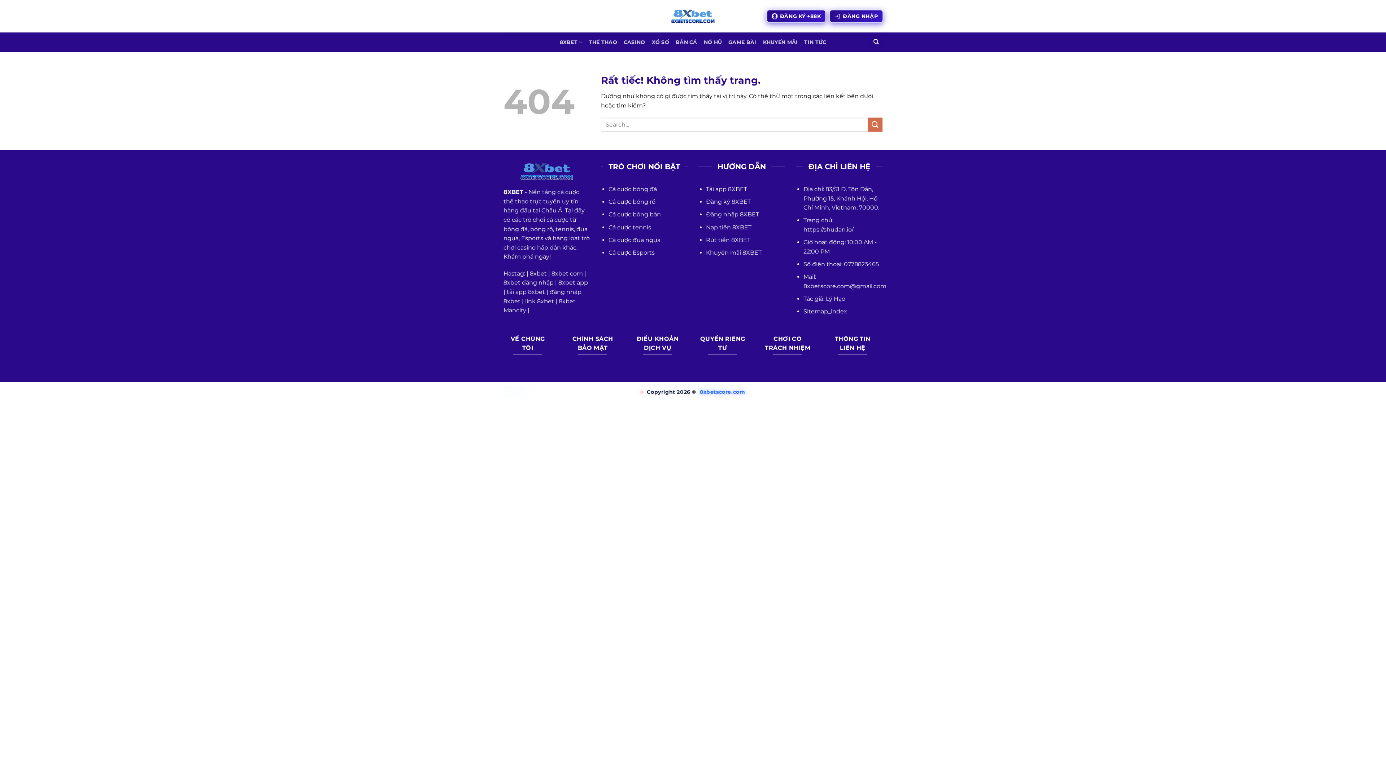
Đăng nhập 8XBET (732, 214)
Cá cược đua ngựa (635, 240)
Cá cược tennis (630, 227)
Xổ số (660, 42)
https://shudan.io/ (828, 229)
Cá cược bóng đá (633, 189)
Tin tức (815, 42)
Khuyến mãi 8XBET (734, 252)
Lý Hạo (835, 298)
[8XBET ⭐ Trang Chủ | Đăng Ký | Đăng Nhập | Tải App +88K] (693, 16)
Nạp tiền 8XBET (728, 227)
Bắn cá (686, 42)
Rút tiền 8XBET (728, 240)
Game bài (742, 42)
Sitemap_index (825, 311)
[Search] (876, 42)
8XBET (569, 42)
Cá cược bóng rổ (632, 201)
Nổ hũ (713, 42)
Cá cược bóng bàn (635, 214)
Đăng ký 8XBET (728, 201)
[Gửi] (875, 125)
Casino (634, 42)
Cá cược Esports (632, 252)
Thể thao (603, 42)
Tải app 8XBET (726, 189)
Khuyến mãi (780, 42)
